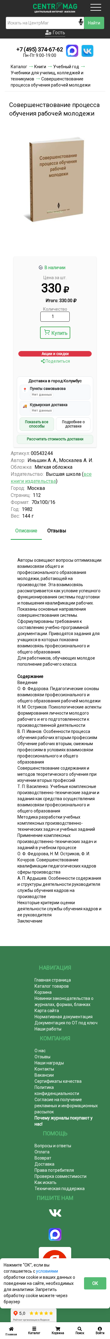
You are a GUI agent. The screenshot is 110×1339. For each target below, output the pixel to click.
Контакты (44, 1069)
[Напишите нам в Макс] (72, 51)
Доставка (44, 1164)
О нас (40, 1050)
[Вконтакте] (55, 1213)
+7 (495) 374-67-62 (39, 49)
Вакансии (44, 1075)
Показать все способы (36, 424)
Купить (59, 333)
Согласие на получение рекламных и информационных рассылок (66, 1105)
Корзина (43, 992)
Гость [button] (58, 32)
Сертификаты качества (58, 1081)
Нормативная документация (64, 1016)
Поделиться (57, 361)
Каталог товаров (52, 986)
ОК (95, 1283)
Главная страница (53, 980)
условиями (47, 1271)
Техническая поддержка (60, 1188)
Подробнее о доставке (73, 424)
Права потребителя (54, 1170)
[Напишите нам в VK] (87, 51)
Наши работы (48, 1028)
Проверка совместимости (60, 1176)
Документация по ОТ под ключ (66, 1022)
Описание (26, 531)
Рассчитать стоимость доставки (55, 439)
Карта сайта (47, 1010)
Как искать (46, 1182)
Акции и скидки (55, 354)
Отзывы (56, 531)
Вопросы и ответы (53, 1145)
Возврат (43, 1158)
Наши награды (49, 1062)
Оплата (42, 1151)
